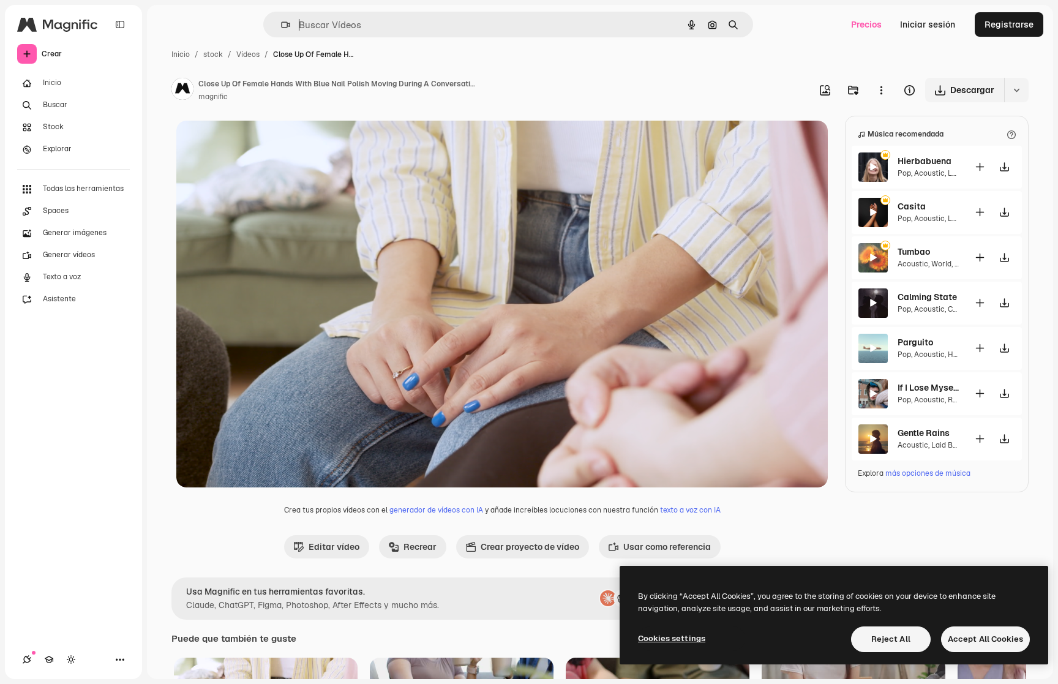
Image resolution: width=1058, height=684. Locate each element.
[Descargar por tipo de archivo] (1016, 90)
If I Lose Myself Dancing (928, 387)
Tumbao (914, 251)
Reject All (890, 639)
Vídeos (248, 54)
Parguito (915, 342)
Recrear (420, 546)
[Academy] (49, 659)
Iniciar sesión (927, 24)
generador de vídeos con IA (436, 510)
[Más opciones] (881, 90)
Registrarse (1009, 24)
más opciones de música (927, 473)
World (941, 264)
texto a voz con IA (690, 510)
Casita (912, 206)
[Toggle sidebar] (120, 24)
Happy (958, 354)
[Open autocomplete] (281, 24)
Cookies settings (671, 638)
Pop (904, 173)
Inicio (180, 54)
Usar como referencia (667, 546)
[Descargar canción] (1004, 166)
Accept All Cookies (985, 639)
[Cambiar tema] (71, 659)
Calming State (927, 297)
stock (213, 54)
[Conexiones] (27, 659)
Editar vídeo (334, 546)
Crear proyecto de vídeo (530, 546)
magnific (213, 97)
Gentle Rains (924, 432)
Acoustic (929, 173)
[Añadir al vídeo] (980, 166)
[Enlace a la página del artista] (182, 90)
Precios (866, 24)
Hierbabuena (924, 161)
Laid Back (948, 445)
